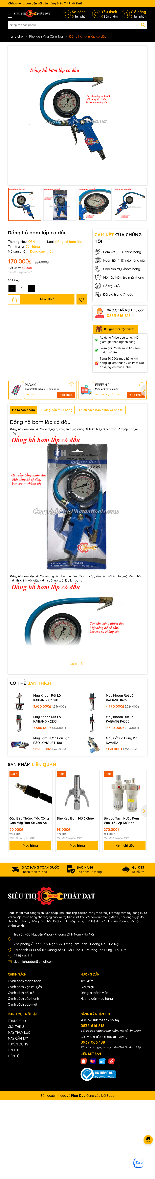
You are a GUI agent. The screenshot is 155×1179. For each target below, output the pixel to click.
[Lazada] (93, 1061)
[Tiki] (102, 1061)
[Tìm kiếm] (143, 25)
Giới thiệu (87, 987)
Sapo (111, 1096)
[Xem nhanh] (47, 788)
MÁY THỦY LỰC (19, 1032)
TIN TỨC (14, 1050)
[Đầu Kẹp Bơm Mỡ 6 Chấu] (77, 792)
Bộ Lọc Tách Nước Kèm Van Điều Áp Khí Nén (121, 820)
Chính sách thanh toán (24, 981)
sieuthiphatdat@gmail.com (33, 962)
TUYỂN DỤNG (18, 1044)
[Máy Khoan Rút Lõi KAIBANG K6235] (19, 723)
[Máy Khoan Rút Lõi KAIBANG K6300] (92, 723)
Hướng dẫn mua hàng (97, 999)
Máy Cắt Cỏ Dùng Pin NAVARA (121, 740)
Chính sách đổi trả (21, 993)
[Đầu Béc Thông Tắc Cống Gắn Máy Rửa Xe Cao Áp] (30, 792)
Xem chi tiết (124, 845)
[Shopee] (84, 1061)
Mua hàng (30, 845)
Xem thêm (77, 664)
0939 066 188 (93, 1042)
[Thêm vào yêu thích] (81, 299)
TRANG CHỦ (17, 1021)
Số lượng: (14, 280)
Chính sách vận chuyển (25, 987)
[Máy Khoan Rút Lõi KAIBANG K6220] (92, 701)
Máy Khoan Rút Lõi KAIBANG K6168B (47, 697)
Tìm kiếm (87, 981)
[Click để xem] (77, 115)
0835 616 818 (119, 315)
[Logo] (32, 14)
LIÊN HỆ (14, 1056)
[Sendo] (111, 1061)
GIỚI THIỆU (16, 1027)
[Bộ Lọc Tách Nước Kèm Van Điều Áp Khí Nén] (125, 792)
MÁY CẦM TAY (18, 1038)
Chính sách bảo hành (23, 999)
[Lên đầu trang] (147, 1155)
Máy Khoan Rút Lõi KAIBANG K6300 (120, 719)
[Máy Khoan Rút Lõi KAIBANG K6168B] (19, 701)
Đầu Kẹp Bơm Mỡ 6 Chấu (75, 818)
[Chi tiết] (71, 384)
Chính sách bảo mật (22, 1004)
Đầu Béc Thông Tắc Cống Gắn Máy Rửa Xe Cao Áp (29, 820)
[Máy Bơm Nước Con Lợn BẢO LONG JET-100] (19, 744)
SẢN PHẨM (32, 764)
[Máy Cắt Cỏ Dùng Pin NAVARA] (92, 744)
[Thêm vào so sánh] (47, 781)
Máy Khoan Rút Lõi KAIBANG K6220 (120, 697)
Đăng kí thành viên (94, 993)
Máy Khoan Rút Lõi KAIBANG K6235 (47, 719)
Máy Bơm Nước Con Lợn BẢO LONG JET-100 (51, 740)
